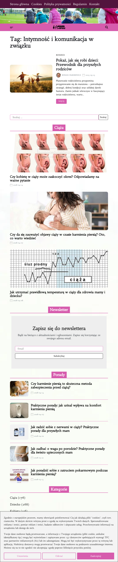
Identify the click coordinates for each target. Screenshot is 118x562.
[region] (59, 536)
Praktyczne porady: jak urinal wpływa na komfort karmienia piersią (66, 407)
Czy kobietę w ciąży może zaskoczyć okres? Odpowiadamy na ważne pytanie (54, 178)
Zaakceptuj (95, 556)
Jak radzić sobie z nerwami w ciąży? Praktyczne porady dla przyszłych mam (65, 429)
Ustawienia (22, 556)
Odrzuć (59, 556)
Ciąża (13, 497)
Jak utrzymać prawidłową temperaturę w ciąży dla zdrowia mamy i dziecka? (57, 294)
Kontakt (94, 4)
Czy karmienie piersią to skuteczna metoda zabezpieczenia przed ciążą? (61, 385)
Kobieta (15, 511)
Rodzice (60, 55)
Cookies (36, 4)
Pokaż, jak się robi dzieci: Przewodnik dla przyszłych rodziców (78, 64)
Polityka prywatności (57, 4)
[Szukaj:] (54, 117)
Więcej (61, 101)
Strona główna (19, 4)
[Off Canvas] (11, 27)
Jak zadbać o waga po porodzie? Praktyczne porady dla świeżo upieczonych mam (68, 450)
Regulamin (80, 4)
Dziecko (15, 504)
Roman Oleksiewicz (71, 75)
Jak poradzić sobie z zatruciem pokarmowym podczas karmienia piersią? (69, 472)
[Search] (106, 27)
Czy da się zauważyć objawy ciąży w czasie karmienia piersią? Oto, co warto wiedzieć (57, 236)
